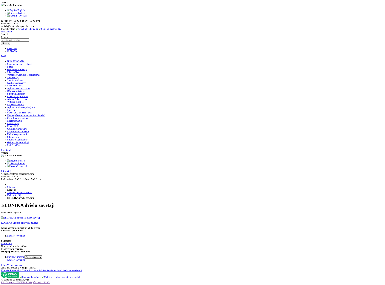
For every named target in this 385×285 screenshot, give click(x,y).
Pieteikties (12, 48)
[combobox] (15, 40)
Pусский (23, 15)
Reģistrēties (12, 51)
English (21, 10)
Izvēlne (4, 56)
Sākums (11, 187)
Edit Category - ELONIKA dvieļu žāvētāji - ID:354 (25, 282)
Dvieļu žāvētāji (14, 195)
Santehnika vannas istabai (19, 192)
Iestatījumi (6, 150)
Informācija (6, 171)
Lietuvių (22, 13)
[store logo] (38, 29)
